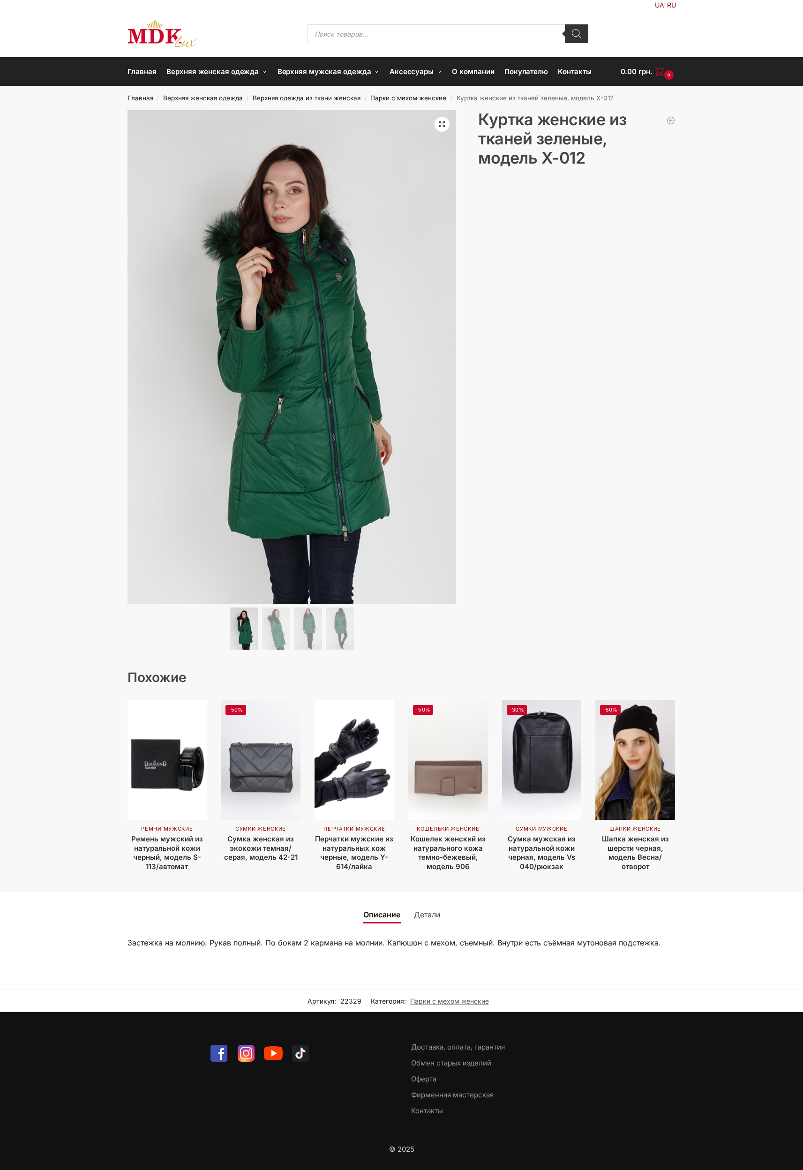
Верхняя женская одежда (203, 98)
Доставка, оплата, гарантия (458, 1046)
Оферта (423, 1078)
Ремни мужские (167, 828)
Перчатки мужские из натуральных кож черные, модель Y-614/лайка (354, 852)
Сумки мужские (541, 828)
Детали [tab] (427, 914)
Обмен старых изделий (451, 1062)
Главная (140, 98)
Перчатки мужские (354, 828)
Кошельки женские (448, 828)
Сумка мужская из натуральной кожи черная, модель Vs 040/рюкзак (542, 852)
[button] (648, 72)
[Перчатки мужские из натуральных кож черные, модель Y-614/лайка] (354, 760)
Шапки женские (635, 828)
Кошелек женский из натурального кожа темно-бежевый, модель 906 (448, 852)
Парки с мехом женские (408, 98)
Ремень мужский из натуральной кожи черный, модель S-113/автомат (167, 852)
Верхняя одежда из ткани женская (306, 98)
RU (671, 5)
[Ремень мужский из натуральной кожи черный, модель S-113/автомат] (167, 760)
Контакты (427, 1110)
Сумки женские (260, 828)
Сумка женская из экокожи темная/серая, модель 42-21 (261, 848)
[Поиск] (576, 33)
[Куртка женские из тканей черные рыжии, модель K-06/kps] (670, 120)
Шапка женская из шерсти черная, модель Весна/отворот (635, 852)
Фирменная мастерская (452, 1094)
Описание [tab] (381, 914)
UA (659, 5)
